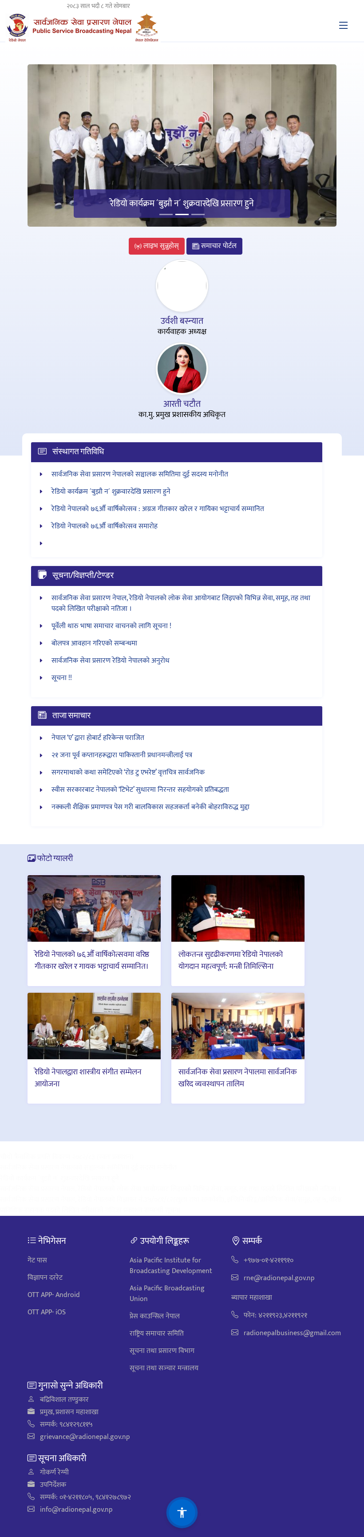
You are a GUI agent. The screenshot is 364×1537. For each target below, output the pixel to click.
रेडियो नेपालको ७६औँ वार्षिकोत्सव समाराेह (104, 526)
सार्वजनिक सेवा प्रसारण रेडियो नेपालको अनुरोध (110, 661)
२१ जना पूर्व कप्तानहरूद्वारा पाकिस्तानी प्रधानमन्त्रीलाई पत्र (121, 755)
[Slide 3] (198, 214)
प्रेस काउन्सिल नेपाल (155, 1316)
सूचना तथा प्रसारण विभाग (162, 1351)
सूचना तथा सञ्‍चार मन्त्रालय (164, 1368)
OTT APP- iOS (47, 1312)
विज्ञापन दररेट (45, 1278)
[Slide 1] (166, 214)
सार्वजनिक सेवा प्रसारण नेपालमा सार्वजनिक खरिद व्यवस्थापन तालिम (237, 1077)
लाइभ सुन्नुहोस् (160, 246)
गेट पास (37, 1260)
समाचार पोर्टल (218, 246)
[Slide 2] (182, 214)
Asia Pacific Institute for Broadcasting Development (171, 1265)
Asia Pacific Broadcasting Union (167, 1293)
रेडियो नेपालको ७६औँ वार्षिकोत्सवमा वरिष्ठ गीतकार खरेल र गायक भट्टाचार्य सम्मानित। (92, 960)
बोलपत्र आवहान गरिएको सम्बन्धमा (94, 643)
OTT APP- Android (54, 1295)
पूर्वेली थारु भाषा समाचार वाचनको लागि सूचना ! (111, 626)
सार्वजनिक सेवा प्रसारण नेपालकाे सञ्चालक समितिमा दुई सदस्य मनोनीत (139, 474)
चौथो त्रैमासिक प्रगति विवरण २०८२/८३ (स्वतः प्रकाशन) (67, 1157)
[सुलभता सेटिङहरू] (182, 1512)
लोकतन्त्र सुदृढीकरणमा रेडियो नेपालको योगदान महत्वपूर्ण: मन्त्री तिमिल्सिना (230, 960)
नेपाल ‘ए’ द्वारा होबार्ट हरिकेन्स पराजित (97, 738)
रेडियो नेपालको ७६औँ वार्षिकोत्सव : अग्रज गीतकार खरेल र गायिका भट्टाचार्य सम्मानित (157, 509)
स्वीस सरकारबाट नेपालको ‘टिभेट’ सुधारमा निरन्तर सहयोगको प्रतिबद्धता (140, 790)
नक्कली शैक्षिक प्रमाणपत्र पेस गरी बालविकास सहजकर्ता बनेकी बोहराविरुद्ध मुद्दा (150, 807)
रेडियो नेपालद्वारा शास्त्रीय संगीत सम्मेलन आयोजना (88, 1077)
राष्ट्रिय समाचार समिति (157, 1334)
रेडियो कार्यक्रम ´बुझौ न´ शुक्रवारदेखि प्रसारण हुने (182, 203)
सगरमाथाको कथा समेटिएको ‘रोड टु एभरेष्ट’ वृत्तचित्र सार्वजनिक (128, 772)
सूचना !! (61, 678)
